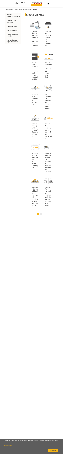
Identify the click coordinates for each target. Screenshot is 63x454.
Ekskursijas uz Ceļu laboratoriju (12, 41)
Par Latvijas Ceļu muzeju (12, 35)
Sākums (7, 9)
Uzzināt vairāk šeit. (8, 445)
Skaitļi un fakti (12, 26)
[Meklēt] (29, 4)
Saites (11, 9)
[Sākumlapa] (20, 3)
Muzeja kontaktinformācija (13, 15)
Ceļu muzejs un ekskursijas (21, 9)
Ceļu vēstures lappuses (11, 21)
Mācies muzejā (12, 30)
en (45, 4)
